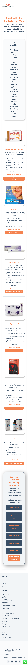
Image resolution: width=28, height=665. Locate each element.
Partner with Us (5, 632)
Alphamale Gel (14, 381)
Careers (3, 584)
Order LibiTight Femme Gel (8, 613)
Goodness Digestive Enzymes (14, 149)
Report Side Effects (6, 637)
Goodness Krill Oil (6, 604)
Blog (3, 588)
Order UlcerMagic (6, 616)
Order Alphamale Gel (6, 615)
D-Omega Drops (14, 438)
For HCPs (4, 636)
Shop (3, 586)
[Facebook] (12, 661)
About (3, 580)
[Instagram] (16, 661)
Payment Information (6, 626)
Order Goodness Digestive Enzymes (10, 618)
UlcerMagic (14, 209)
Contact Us (4, 634)
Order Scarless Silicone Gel (8, 612)
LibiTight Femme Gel (14, 324)
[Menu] (25, 6)
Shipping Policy (5, 621)
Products (4, 581)
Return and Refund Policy (8, 620)
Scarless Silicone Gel (14, 263)
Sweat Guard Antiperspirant (8, 605)
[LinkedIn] (8, 661)
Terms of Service (6, 623)
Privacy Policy (5, 624)
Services (4, 583)
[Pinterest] (20, 661)
